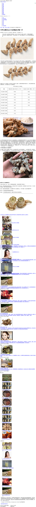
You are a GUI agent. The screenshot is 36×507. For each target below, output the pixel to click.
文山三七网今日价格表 (15, 244)
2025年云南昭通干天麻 (6, 414)
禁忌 (3, 7)
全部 (3, 17)
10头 (3, 20)
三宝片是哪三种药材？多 (6, 406)
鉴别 (3, 9)
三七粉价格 (4, 18)
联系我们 (3, 14)
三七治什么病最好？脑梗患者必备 (6, 272)
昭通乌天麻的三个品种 (6, 422)
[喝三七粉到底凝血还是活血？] (7, 485)
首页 (3, 3)
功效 (3, 4)
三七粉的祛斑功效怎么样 (4, 258)
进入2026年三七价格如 (15, 222)
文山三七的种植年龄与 (6, 381)
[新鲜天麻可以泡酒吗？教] (7, 438)
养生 (3, 11)
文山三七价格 (4, 19)
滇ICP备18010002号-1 (4, 503)
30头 (3, 22)
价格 (3, 8)
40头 (3, 23)
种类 (3, 13)
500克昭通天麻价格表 (5, 430)
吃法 (3, 5)
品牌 (3, 12)
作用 (3, 6)
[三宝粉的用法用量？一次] (7, 397)
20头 (3, 21)
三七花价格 (4, 25)
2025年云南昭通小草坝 (6, 389)
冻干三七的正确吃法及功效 (6, 449)
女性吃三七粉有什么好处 (4, 340)
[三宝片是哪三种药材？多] (7, 405)
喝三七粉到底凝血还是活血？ (5, 299)
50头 (3, 24)
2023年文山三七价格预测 (4, 214)
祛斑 (3, 10)
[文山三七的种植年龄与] (7, 380)
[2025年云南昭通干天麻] (7, 413)
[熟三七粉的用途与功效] (7, 494)
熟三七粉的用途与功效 (4, 313)
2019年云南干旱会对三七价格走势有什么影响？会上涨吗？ (18, 214)
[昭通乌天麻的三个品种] (7, 421)
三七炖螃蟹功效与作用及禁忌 (5, 354)
